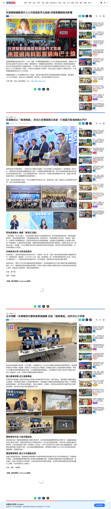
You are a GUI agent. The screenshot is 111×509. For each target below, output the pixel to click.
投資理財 (95, 54)
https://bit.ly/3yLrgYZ (38, 81)
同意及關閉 (99, 505)
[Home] (11, 3)
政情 (15, 117)
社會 (94, 36)
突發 (94, 27)
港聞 (11, 117)
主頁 (7, 10)
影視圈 (94, 45)
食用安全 (95, 81)
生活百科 (95, 99)
